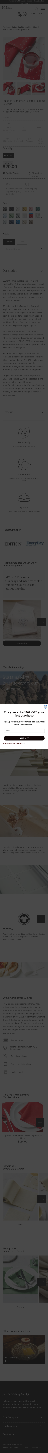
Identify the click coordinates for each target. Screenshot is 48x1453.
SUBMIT (24, 738)
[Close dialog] (45, 706)
